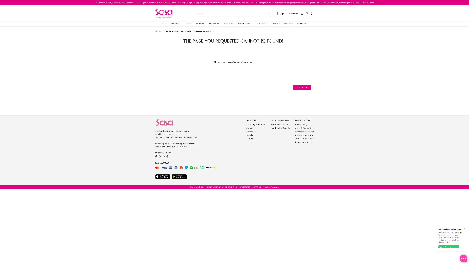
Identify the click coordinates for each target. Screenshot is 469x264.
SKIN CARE (175, 24)
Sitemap (250, 139)
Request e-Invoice (303, 142)
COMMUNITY (301, 24)
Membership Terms (279, 124)
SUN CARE (200, 24)
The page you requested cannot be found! (189, 31)
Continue (302, 87)
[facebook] (156, 157)
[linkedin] (164, 157)
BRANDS (276, 24)
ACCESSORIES (262, 24)
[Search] (269, 13)
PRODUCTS (288, 24)
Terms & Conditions (304, 139)
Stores (292, 13)
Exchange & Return (304, 135)
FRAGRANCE (214, 24)
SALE (164, 24)
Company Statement (256, 124)
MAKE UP (187, 24)
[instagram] (160, 157)
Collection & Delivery (304, 132)
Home (158, 31)
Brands (249, 135)
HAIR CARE (228, 24)
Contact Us (251, 132)
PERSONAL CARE (244, 24)
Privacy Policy (301, 124)
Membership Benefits (280, 128)
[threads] (167, 157)
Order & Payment (303, 128)
